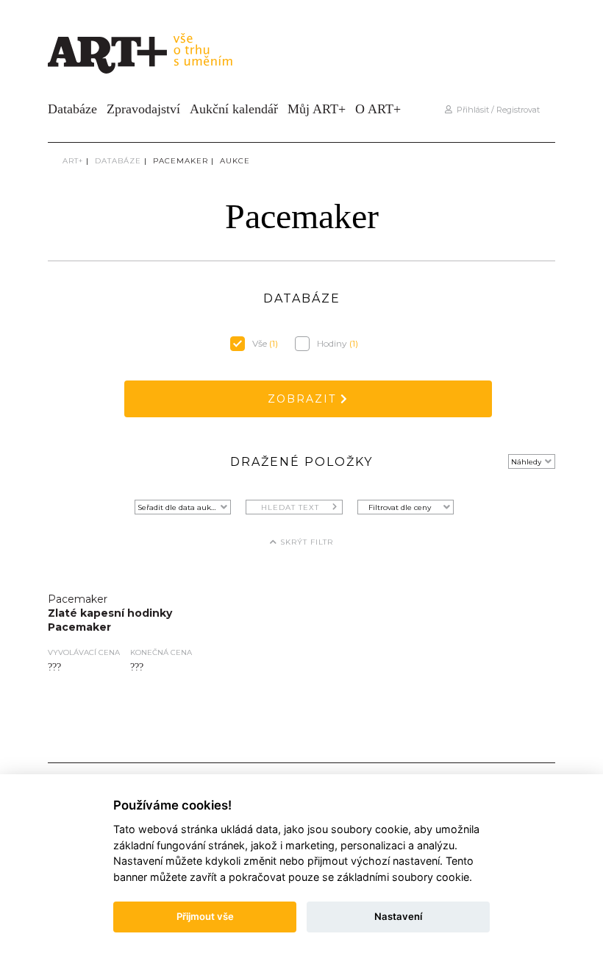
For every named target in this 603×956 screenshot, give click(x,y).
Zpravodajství (143, 109)
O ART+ (378, 109)
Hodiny (337, 343)
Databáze (72, 109)
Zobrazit (304, 399)
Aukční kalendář (234, 109)
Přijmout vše (205, 916)
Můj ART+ (317, 109)
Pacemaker (180, 161)
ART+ (73, 161)
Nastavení (398, 916)
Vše (265, 343)
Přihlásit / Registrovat (496, 110)
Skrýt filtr (305, 542)
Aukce (235, 161)
